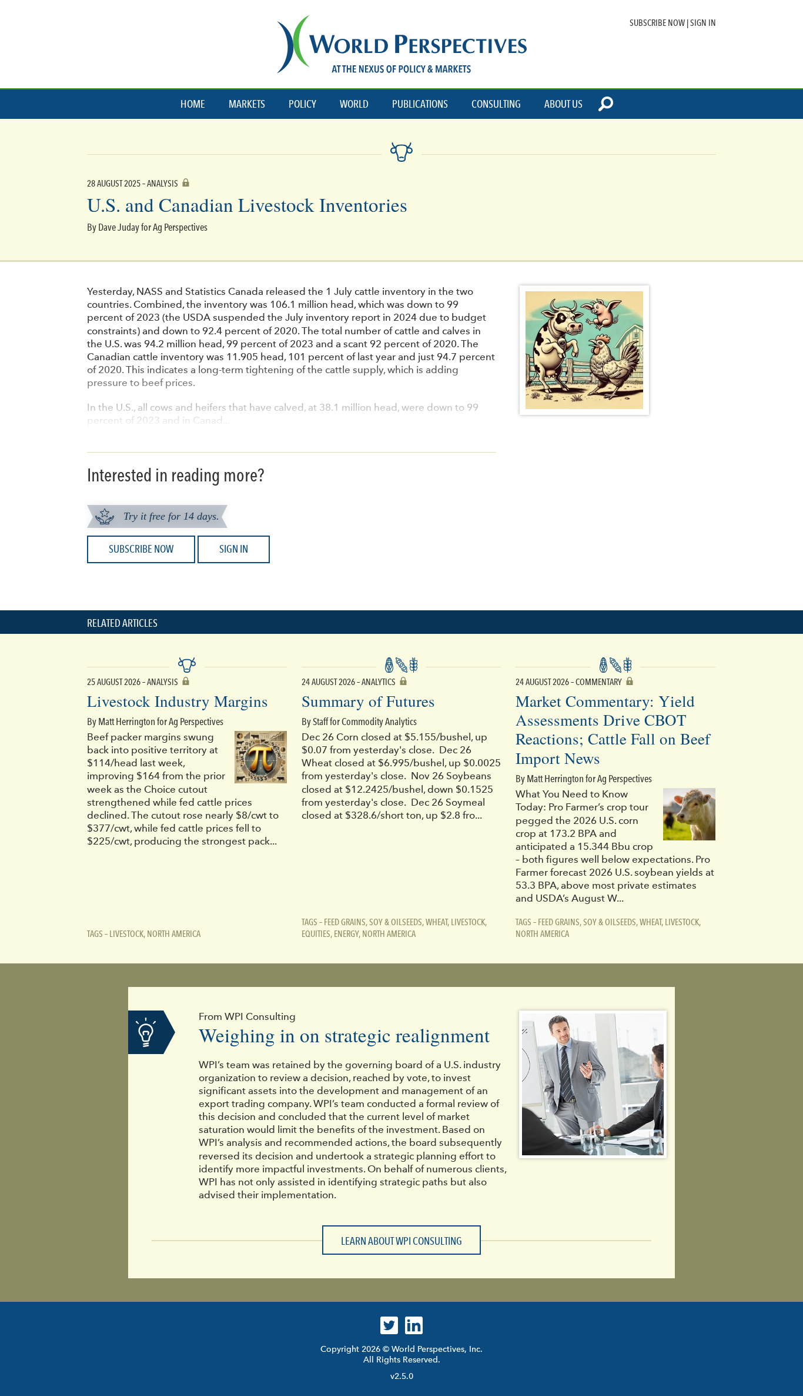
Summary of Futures (368, 701)
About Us (563, 104)
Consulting (496, 104)
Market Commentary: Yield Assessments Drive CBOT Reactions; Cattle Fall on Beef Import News (613, 729)
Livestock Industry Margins (177, 701)
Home (192, 104)
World (354, 104)
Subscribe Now (657, 23)
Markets (247, 104)
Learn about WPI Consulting (401, 1241)
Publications (420, 104)
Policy (302, 104)
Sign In (703, 23)
